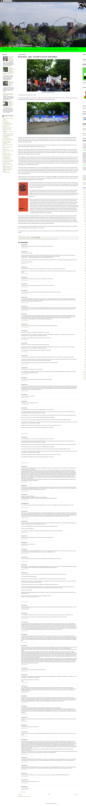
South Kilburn (45, 238)
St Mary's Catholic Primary (51, 238)
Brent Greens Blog (6, 126)
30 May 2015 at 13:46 (24, 538)
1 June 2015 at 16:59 (24, 630)
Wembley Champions (6, 172)
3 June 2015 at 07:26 (24, 754)
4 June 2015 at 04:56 (24, 776)
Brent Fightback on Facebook (7, 123)
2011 (85, 375)
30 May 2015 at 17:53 (24, 545)
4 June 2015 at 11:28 (24, 789)
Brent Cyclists (5, 120)
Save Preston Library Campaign (8, 160)
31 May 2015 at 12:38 (24, 601)
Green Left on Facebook (7, 138)
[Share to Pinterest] (39, 237)
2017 (85, 204)
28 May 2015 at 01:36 (24, 364)
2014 (85, 371)
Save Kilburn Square (6, 158)
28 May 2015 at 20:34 (24, 390)
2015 (85, 207)
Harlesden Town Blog (6, 141)
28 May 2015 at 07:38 (24, 380)
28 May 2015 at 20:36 (24, 397)
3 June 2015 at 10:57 (24, 761)
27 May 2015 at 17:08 (24, 320)
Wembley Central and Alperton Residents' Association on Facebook (8, 169)
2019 (85, 200)
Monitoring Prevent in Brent (7, 154)
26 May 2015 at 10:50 (24, 247)
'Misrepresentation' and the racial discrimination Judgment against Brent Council (8, 94)
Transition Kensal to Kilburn (7, 161)
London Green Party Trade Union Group (8, 151)
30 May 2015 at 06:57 (24, 517)
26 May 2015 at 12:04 (24, 280)
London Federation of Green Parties (7, 148)
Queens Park (40, 238)
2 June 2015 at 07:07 (24, 642)
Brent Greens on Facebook (7, 127)
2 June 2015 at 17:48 (24, 728)
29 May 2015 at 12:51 (24, 490)
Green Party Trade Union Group (8, 139)
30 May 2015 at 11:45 (24, 532)
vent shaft (56, 238)
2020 (85, 199)
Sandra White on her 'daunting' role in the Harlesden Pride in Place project (11, 58)
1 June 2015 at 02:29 (24, 618)
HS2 (33, 238)
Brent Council (23, 238)
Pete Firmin (36, 238)
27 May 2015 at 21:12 (24, 339)
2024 (85, 192)
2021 (85, 197)
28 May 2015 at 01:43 (24, 374)
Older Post (76, 794)
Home (49, 794)
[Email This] (34, 237)
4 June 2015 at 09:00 (24, 782)
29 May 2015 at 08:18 (24, 481)
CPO (32, 238)
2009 (85, 379)
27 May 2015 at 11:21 (24, 302)
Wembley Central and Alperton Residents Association (8, 167)
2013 (85, 372)
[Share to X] (36, 237)
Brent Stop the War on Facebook (8, 133)
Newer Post (20, 794)
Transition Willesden (6, 162)
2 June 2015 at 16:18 (24, 721)
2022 (85, 196)
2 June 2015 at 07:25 (24, 664)
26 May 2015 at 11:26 (24, 273)
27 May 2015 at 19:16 (24, 327)
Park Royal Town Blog (6, 155)
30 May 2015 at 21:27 (24, 561)
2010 (85, 377)
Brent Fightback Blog (6, 122)
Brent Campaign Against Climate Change (8, 119)
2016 (85, 205)
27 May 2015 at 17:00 (24, 310)
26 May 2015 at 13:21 (24, 286)
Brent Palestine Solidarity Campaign (7, 129)
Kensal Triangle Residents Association (7, 143)
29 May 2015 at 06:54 (24, 462)
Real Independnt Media (6, 157)
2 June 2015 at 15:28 (24, 713)
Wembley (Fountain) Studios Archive (7, 165)
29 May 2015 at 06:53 (24, 433)
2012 (85, 374)
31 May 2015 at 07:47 (24, 569)
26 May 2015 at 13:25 (24, 293)
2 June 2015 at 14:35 (24, 692)
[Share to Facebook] (38, 237)
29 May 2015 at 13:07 (24, 499)
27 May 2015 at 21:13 (24, 351)
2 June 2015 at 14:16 (24, 682)
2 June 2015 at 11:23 (24, 671)
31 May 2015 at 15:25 (24, 609)
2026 (85, 189)
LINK (84, 84)
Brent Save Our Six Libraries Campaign (7, 132)
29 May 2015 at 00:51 (24, 404)
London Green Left (6, 149)
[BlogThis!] (35, 237)
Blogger (55, 803)
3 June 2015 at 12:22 (24, 769)
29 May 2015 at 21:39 (24, 507)
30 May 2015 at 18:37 (24, 553)
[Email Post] (32, 237)
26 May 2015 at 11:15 (24, 263)
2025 (85, 191)
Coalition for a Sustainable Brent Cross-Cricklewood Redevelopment (8, 135)
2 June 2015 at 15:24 (24, 702)
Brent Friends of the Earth (7, 124)
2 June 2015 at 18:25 (24, 735)
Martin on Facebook (6, 153)
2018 (85, 202)
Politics (84, 120)
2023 (85, 194)
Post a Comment (22, 791)
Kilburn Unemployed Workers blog (8, 145)
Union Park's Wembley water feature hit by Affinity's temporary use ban (11, 84)
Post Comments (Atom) (26, 796)
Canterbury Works (28, 238)
